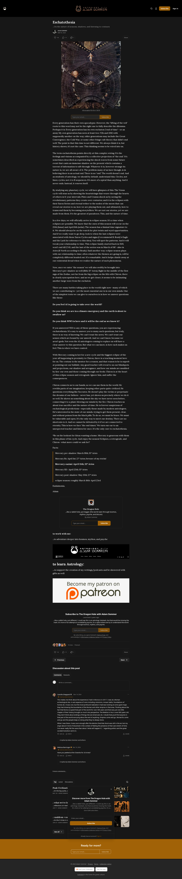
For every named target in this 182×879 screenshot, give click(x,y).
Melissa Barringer (63, 747)
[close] (111, 789)
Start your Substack (85, 869)
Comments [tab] (57, 675)
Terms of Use (101, 828)
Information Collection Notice (90, 830)
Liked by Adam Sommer (66, 697)
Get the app (101, 869)
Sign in (175, 8)
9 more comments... (59, 771)
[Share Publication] (156, 8)
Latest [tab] (60, 782)
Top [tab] (55, 782)
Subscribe (165, 8)
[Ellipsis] (128, 694)
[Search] (151, 8)
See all (57, 832)
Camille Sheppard (63, 694)
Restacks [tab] (67, 675)
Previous (60, 660)
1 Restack (77, 645)
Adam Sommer (62, 30)
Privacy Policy (107, 830)
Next (123, 660)
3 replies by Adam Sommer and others (73, 762)
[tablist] (62, 675)
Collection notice (105, 864)
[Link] (49, 564)
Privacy (90, 864)
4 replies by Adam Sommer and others (73, 740)
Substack (80, 875)
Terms (96, 864)
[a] (121, 792)
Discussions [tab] (69, 782)
